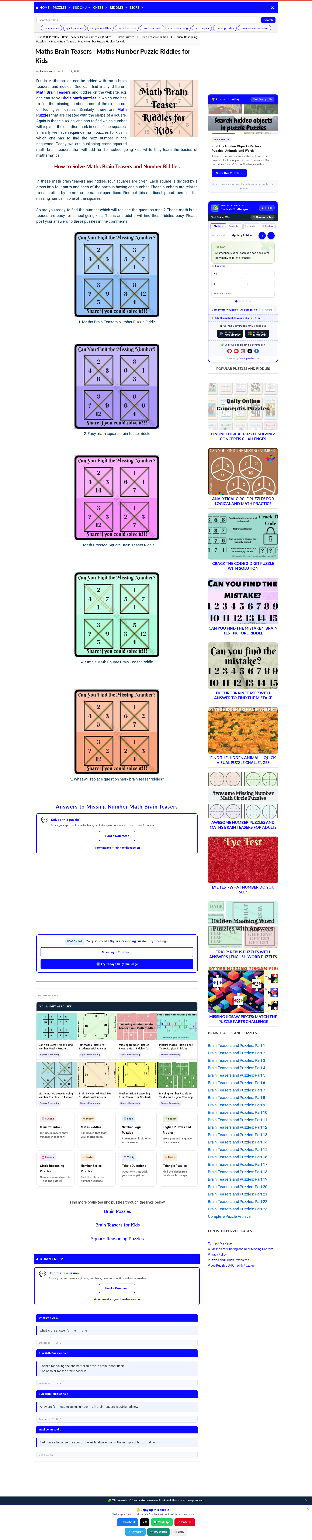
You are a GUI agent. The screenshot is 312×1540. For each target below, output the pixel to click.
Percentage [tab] (251, 226)
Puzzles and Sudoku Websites (228, 1260)
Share (268, 309)
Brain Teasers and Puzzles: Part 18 (237, 1172)
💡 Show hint (218, 266)
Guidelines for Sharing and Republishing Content (240, 1249)
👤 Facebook (127, 1522)
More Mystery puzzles (224, 309)
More (135, 7)
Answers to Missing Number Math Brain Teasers (117, 807)
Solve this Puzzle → (229, 173)
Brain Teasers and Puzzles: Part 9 (236, 1105)
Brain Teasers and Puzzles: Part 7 (236, 1090)
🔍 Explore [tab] (268, 226)
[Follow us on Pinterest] (229, 351)
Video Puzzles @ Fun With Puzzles (231, 1265)
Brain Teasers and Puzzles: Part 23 (237, 1209)
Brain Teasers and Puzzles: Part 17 (237, 1164)
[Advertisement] (117, 890)
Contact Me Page (220, 1243)
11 (215, 274)
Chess (98, 7)
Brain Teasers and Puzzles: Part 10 (237, 1112)
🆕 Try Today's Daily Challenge (117, 964)
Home (45, 7)
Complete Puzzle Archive (229, 1216)
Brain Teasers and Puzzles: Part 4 (236, 1068)
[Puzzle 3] (243, 301)
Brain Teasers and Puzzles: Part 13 (237, 1134)
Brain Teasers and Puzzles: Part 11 (237, 1120)
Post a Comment (117, 836)
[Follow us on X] (249, 351)
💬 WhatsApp (162, 1522)
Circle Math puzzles (79, 98)
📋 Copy (179, 1531)
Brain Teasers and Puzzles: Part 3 (236, 1060)
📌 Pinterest (185, 1522)
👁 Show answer (223, 293)
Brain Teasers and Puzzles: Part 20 (237, 1186)
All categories (248, 309)
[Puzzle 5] (250, 301)
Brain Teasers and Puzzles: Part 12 (237, 1127)
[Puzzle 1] (236, 301)
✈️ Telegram (135, 1531)
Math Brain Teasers (53, 92)
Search (268, 20)
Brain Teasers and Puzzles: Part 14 (237, 1142)
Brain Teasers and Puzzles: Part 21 (237, 1194)
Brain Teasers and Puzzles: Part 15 (237, 1149)
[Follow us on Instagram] (243, 351)
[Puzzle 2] (240, 301)
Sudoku (80, 7)
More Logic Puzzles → (117, 952)
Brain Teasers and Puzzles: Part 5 (236, 1075)
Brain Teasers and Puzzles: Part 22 (237, 1201)
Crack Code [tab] (235, 226)
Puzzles (60, 7)
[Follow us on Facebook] (256, 351)
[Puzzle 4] (246, 301)
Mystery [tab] (218, 226)
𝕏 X (144, 1522)
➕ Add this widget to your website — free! (236, 318)
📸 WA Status (158, 1531)
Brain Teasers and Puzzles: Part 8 (236, 1097)
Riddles (117, 7)
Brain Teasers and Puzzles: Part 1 (236, 1045)
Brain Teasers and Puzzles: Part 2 (236, 1053)
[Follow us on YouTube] (236, 351)
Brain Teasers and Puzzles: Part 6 (236, 1082)
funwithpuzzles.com (249, 358)
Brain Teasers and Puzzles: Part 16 (237, 1157)
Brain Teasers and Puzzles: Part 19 (237, 1179)
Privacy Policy (217, 1254)
